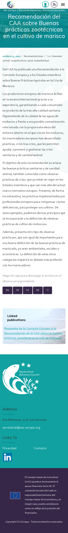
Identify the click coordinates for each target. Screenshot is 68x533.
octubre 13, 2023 (11, 56)
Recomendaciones (33, 56)
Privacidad (9, 448)
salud (30, 60)
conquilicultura (18, 60)
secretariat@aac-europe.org (21, 427)
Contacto (40, 448)
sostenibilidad (41, 60)
